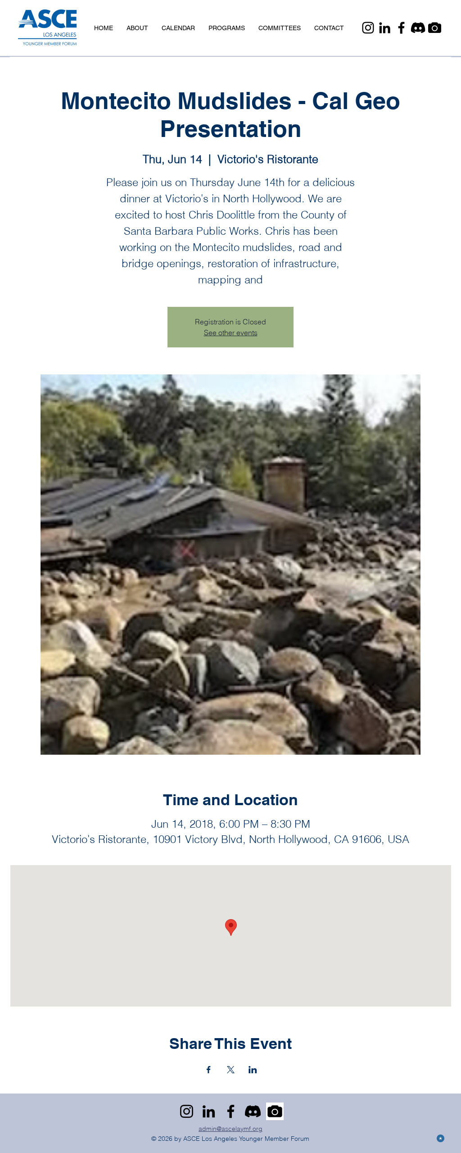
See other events (231, 332)
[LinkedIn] (385, 28)
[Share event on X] (230, 1069)
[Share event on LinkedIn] (253, 1069)
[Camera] (435, 28)
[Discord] (418, 28)
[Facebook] (401, 28)
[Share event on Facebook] (208, 1069)
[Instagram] (368, 28)
